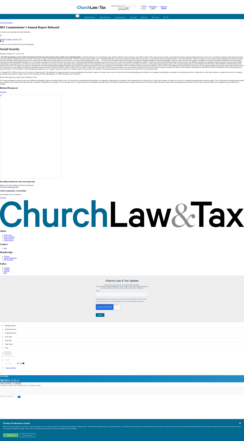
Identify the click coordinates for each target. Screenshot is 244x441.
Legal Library (147, 42)
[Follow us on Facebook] (18, 364)
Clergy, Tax (127, 29)
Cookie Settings (8, 240)
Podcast (106, 54)
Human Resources (105, 17)
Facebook (7, 268)
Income (126, 36)
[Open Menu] (76, 7)
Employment (108, 31)
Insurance (87, 59)
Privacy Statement (9, 237)
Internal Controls (89, 38)
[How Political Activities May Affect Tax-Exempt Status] (30, 178)
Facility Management (90, 57)
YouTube (6, 271)
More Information (27, 435)
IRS (11, 77)
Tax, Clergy (16, 77)
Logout (153, 8)
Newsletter (107, 52)
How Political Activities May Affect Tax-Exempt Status (17, 181)
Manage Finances (90, 17)
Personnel (107, 36)
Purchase (6, 256)
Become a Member (164, 7)
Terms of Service (9, 238)
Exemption (127, 31)
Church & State (148, 33)
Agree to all (10, 435)
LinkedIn (6, 269)
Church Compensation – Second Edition (13, 191)
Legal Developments (149, 40)
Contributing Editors (130, 64)
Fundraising (87, 36)
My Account (153, 6)
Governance (147, 38)
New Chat (18, 383)
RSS (5, 273)
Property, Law (147, 45)
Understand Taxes (120, 17)
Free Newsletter (8, 260)
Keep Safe (144, 17)
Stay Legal (133, 17)
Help (5, 248)
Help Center (155, 17)
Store (165, 17)
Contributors (127, 66)
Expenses (126, 33)
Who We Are (125, 49)
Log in (143, 7)
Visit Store (3, 92)
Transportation (88, 61)
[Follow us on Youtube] (23, 364)
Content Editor (128, 57)
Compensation (108, 29)
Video (106, 61)
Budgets (86, 29)
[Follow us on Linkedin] (21, 364)
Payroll (106, 33)
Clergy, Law (147, 36)
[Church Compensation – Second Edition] (9, 187)
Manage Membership (10, 258)
